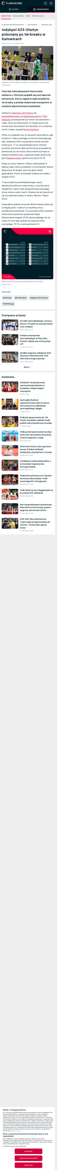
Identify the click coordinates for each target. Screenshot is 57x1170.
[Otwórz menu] (51, 3)
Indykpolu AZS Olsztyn (22, 113)
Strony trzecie (16, 1130)
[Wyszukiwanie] (45, 3)
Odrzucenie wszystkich (28, 1158)
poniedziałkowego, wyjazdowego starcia (21, 116)
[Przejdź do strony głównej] (14, 3)
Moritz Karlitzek (31, 129)
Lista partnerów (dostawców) (14, 1146)
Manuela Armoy (13, 158)
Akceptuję (28, 1151)
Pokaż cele (28, 1165)
